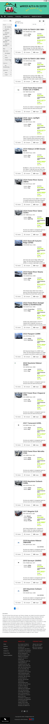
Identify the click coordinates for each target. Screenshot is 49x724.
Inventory (10, 16)
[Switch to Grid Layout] (40, 21)
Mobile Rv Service (36, 16)
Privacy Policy (6, 653)
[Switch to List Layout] (43, 21)
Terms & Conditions (7, 655)
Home (4, 644)
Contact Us (26, 16)
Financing (18, 16)
